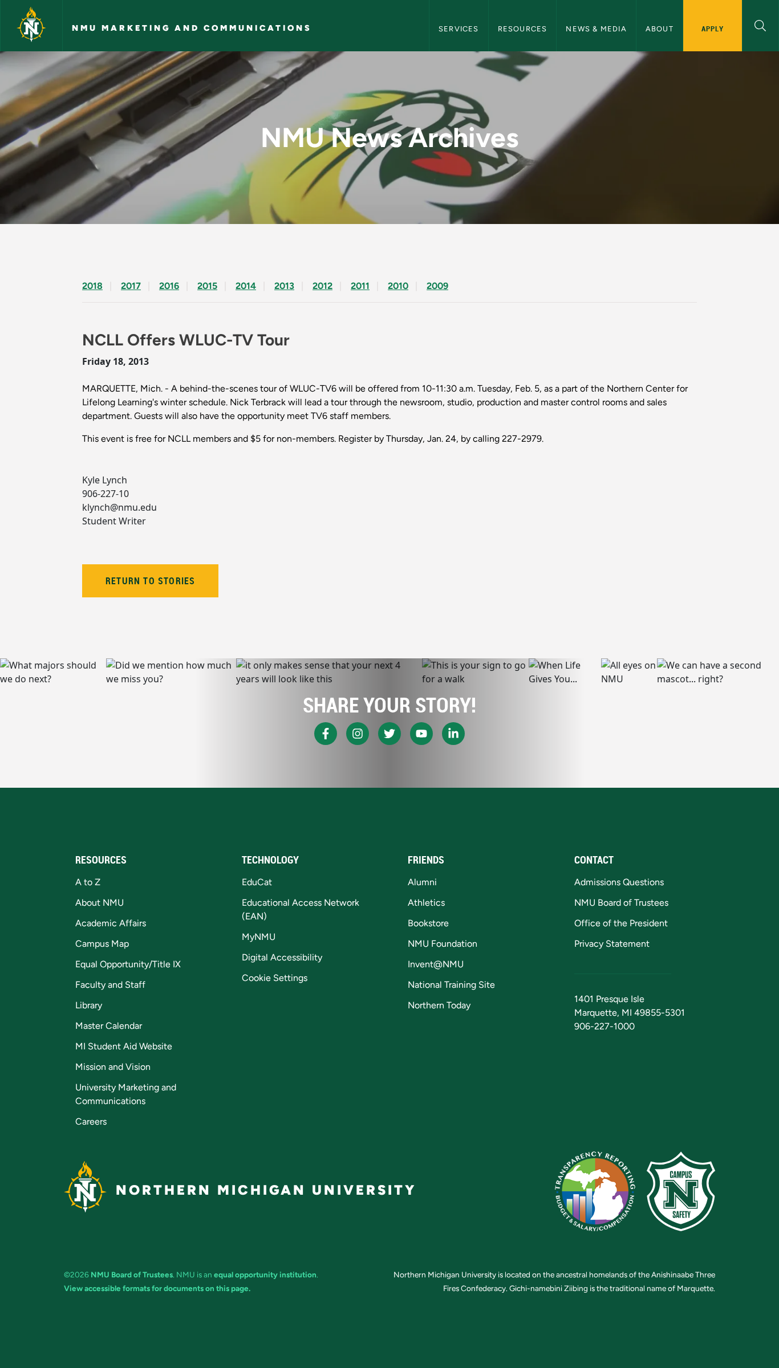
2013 (284, 285)
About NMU (99, 902)
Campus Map (102, 943)
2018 (92, 285)
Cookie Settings (274, 977)
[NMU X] (389, 733)
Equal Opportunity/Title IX (128, 964)
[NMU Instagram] (357, 733)
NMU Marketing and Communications (192, 28)
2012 (322, 285)
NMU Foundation (442, 943)
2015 (207, 285)
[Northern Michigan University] (31, 25)
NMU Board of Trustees (621, 902)
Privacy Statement (612, 943)
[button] (760, 24)
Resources (522, 29)
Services (459, 29)
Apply (712, 28)
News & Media (596, 29)
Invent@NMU (436, 964)
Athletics (426, 902)
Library (88, 1005)
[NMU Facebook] (325, 733)
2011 (360, 285)
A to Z (87, 882)
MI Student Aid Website (123, 1046)
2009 (437, 285)
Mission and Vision (113, 1066)
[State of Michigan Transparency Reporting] (595, 1191)
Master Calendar (108, 1025)
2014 (246, 285)
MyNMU (258, 936)
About (659, 29)
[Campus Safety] (681, 1191)
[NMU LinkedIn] (453, 733)
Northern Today (439, 1005)
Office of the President (621, 923)
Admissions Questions (619, 882)
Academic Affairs (110, 923)
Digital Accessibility (282, 957)
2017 (131, 285)
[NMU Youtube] (421, 733)
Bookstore (428, 923)
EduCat (257, 882)
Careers (91, 1121)
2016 (169, 285)
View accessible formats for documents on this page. (157, 1288)
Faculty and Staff (110, 984)
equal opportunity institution (265, 1274)
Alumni (422, 882)
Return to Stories (150, 581)
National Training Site (451, 984)
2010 (398, 285)
